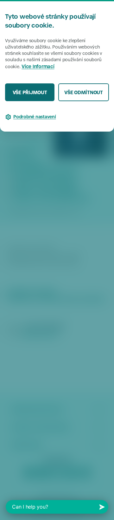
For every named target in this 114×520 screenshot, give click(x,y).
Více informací (38, 67)
